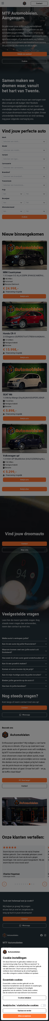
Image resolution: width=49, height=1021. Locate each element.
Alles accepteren (24, 1016)
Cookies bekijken (24, 998)
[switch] (43, 1005)
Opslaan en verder (24, 1011)
